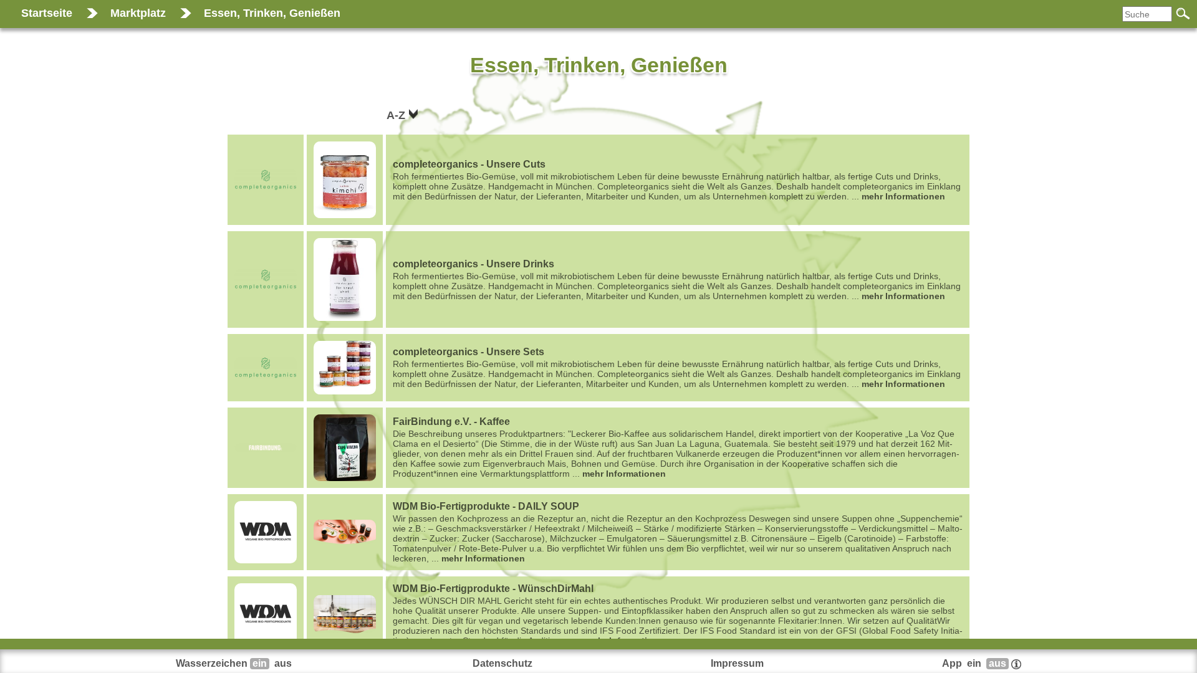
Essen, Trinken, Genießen (272, 13)
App (974, 663)
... (677, 180)
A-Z (397, 115)
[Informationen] (1016, 663)
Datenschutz (502, 663)
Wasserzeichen (234, 663)
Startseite (46, 13)
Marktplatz (138, 13)
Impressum (737, 663)
